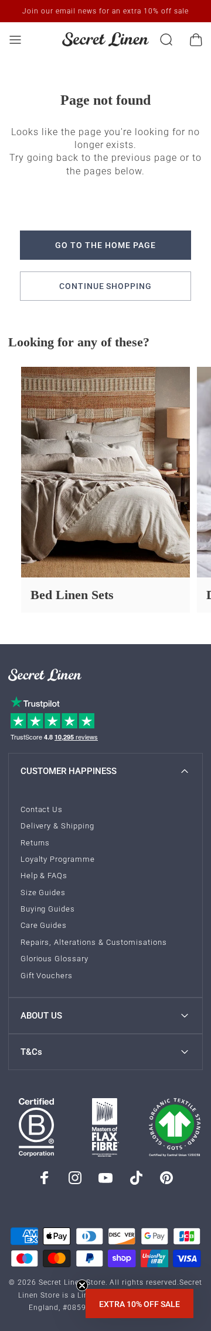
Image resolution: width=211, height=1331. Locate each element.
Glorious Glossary (55, 958)
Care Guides (44, 925)
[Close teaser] (82, 1285)
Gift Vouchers (47, 975)
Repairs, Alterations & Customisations (94, 942)
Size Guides (43, 892)
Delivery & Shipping (58, 825)
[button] (139, 1303)
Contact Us (42, 809)
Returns (35, 842)
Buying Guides (48, 908)
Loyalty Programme (58, 859)
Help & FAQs (44, 875)
